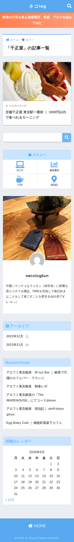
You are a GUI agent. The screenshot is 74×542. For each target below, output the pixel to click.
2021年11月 (17, 344)
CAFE (20, 184)
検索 (66, 137)
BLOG (20, 170)
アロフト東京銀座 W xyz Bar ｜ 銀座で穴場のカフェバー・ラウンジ (36, 375)
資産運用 (54, 170)
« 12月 (9, 500)
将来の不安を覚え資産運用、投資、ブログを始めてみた (37, 20)
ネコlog (37, 6)
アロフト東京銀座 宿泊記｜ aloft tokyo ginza (35, 411)
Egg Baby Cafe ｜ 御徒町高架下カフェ (34, 422)
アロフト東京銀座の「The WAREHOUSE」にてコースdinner (31, 397)
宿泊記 (54, 184)
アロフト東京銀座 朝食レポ (26, 386)
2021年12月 (17, 336)
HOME (39, 525)
